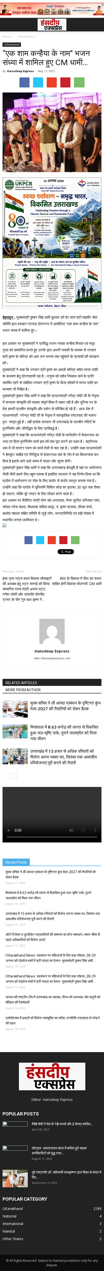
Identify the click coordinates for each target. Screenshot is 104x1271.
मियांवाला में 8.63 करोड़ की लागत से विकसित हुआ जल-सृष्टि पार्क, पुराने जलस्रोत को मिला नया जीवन (64, 733)
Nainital (9, 1231)
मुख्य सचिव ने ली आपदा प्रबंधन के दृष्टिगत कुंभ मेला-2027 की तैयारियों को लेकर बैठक (51, 874)
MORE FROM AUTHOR (23, 690)
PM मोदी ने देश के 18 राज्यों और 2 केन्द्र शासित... (63, 1124)
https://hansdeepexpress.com (52, 658)
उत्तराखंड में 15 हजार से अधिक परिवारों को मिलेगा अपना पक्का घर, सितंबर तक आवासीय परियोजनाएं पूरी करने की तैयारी (63, 757)
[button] (97, 24)
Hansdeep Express (20, 71)
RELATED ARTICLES (21, 683)
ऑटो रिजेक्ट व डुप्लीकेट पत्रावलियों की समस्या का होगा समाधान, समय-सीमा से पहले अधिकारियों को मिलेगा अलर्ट (53, 937)
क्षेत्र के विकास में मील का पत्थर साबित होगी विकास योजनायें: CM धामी (76, 581)
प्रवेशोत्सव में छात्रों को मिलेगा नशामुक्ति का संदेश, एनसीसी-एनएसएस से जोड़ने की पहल (53, 1020)
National (9, 1216)
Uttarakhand (11, 44)
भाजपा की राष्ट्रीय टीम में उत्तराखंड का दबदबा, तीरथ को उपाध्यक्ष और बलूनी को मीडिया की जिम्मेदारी (53, 999)
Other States (13, 1238)
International (13, 1223)
